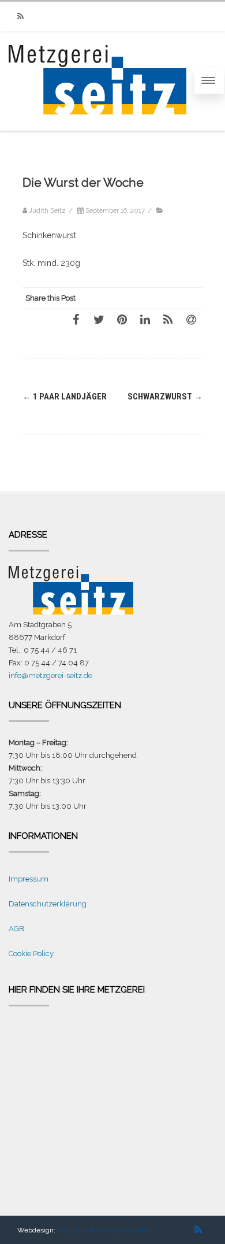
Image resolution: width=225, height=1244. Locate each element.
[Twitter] (98, 319)
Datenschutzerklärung (48, 903)
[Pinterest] (121, 319)
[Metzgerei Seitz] (97, 125)
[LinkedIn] (144, 319)
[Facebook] (75, 319)
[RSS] (20, 16)
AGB (16, 928)
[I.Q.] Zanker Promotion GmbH (104, 1230)
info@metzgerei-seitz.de (50, 675)
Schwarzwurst (164, 396)
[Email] (190, 319)
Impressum (28, 879)
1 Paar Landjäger (64, 396)
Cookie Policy (31, 953)
